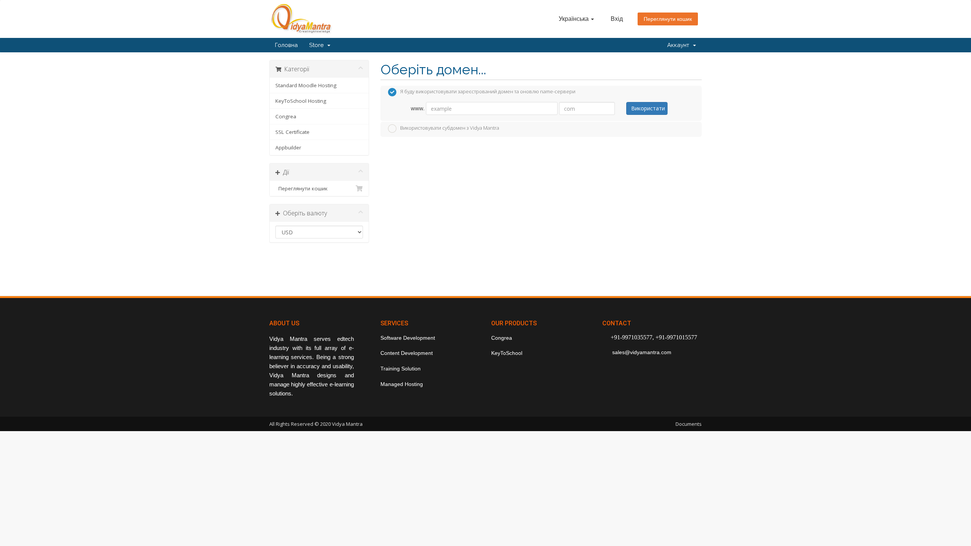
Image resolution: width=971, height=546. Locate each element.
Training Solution (400, 369)
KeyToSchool (506, 353)
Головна (286, 45)
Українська (574, 19)
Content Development (406, 353)
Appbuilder (288, 147)
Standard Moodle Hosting (305, 85)
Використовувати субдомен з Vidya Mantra (449, 127)
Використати (648, 108)
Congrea (285, 116)
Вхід (617, 19)
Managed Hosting (401, 384)
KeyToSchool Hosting (300, 100)
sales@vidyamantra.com (641, 352)
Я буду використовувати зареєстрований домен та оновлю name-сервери (487, 91)
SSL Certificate (292, 132)
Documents (689, 423)
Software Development (407, 338)
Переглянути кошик (668, 19)
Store (318, 45)
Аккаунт (679, 45)
